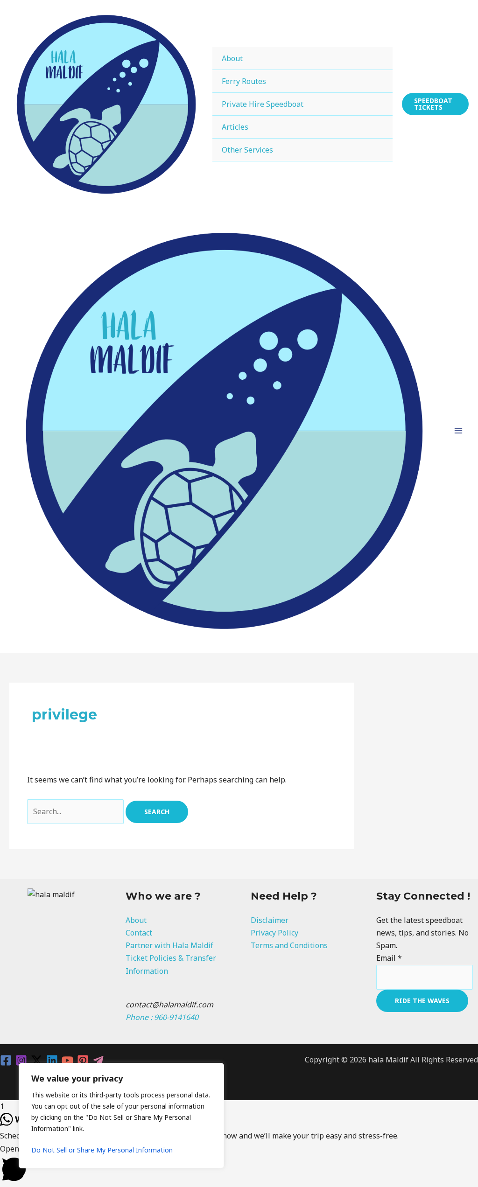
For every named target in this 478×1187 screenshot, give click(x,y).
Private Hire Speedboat (262, 104)
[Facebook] (6, 1060)
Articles (235, 127)
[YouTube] (67, 1060)
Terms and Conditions (289, 945)
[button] (435, 104)
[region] (121, 1115)
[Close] (214, 1070)
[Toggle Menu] (373, 58)
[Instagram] (21, 1060)
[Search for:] (76, 811)
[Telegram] (98, 1060)
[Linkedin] (52, 1060)
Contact (139, 933)
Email (389, 958)
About (232, 58)
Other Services (247, 150)
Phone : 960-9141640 (162, 1017)
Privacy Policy (274, 933)
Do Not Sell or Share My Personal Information (102, 1149)
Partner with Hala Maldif (169, 945)
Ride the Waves (422, 1000)
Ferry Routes (244, 81)
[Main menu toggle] (458, 430)
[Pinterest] (83, 1060)
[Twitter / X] (36, 1060)
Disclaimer (269, 920)
